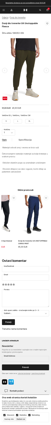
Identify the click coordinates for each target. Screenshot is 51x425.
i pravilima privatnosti (38, 373)
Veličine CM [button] (25, 115)
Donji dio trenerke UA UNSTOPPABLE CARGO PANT (32, 242)
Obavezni (10, 415)
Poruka (6, 290)
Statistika (23, 415)
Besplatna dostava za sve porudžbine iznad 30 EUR (25, 3)
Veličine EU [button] (6, 115)
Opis (4, 139)
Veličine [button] (16, 115)
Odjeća (5, 17)
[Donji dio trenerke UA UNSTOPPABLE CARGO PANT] (33, 214)
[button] (47, 28)
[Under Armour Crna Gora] (25, 10)
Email (6, 275)
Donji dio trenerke (18, 17)
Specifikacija (25, 139)
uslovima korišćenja (24, 373)
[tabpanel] (25, 70)
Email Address (9, 356)
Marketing (36, 415)
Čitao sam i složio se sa (23, 373)
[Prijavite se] (11, 9)
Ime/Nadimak (9, 266)
